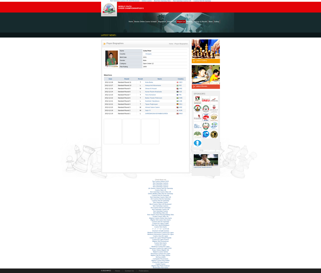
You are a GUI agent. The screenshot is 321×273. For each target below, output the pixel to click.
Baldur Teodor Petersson (153, 98)
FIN (180, 95)
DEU (180, 104)
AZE (180, 92)
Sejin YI (147, 110)
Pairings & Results (200, 22)
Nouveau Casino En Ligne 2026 (161, 248)
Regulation (162, 22)
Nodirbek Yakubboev (152, 101)
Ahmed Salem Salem (152, 107)
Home (131, 22)
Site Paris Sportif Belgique (160, 225)
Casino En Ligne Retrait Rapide (160, 238)
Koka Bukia (149, 82)
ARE (180, 88)
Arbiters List (171, 22)
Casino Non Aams (160, 227)
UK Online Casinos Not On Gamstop (160, 188)
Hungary (148, 54)
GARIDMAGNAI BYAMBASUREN (156, 113)
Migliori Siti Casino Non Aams (160, 220)
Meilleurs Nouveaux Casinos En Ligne (160, 232)
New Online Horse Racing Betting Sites (160, 215)
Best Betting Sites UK (160, 213)
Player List (181, 22)
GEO (180, 82)
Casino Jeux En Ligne (160, 236)
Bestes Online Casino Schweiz (145, 22)
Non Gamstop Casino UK (160, 209)
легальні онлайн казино (160, 231)
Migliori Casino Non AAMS (160, 260)
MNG (181, 113)
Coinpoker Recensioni (160, 259)
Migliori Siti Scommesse (160, 241)
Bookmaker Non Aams (160, 267)
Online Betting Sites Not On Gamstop (160, 194)
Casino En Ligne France (160, 239)
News (211, 22)
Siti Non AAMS (161, 257)
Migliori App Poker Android (160, 266)
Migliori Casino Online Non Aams (160, 218)
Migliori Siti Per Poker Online (160, 255)
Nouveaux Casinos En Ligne (160, 253)
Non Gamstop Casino (160, 202)
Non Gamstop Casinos (160, 183)
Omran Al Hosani (151, 88)
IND (180, 85)
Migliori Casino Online (160, 252)
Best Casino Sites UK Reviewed (160, 204)
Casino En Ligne (160, 245)
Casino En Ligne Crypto (160, 223)
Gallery (216, 22)
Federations (143, 271)
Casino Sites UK (160, 190)
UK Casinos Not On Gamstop (160, 199)
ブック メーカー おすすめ (160, 229)
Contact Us (129, 271)
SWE (180, 98)
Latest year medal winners (203, 167)
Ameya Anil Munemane (153, 85)
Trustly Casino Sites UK (160, 216)
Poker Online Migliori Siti (160, 250)
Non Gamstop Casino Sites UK (160, 192)
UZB (180, 101)
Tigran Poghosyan (151, 104)
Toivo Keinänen (150, 95)
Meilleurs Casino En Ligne (160, 246)
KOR (180, 110)
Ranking (189, 22)
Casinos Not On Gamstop (160, 195)
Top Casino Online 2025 (160, 181)
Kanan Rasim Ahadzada (153, 92)
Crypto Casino (160, 264)
